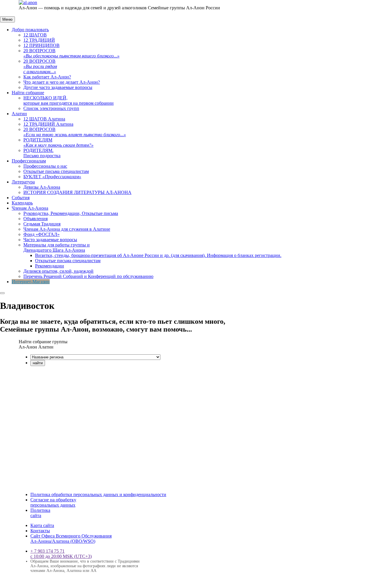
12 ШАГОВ (35, 34)
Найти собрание (28, 92)
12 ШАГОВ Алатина (44, 118)
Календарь (22, 202)
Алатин (19, 113)
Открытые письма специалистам (56, 171)
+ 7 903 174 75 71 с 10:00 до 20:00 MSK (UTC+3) (61, 554)
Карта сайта (42, 525)
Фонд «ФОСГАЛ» (41, 234)
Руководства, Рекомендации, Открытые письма (70, 213)
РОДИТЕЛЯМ (58, 142)
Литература (23, 181)
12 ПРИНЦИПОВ (41, 45)
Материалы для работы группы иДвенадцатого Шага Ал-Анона (56, 247)
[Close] (2, 293)
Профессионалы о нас (45, 166)
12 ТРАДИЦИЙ (39, 40)
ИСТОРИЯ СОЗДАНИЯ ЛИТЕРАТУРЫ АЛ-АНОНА (77, 192)
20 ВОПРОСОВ (71, 53)
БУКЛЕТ (52, 176)
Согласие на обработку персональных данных (53, 502)
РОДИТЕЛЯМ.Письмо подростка (41, 153)
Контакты (40, 530)
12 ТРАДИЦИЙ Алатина (48, 124)
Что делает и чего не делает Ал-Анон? (61, 82)
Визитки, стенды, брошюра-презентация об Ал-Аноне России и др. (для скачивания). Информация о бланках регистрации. (158, 255)
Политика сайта (40, 513)
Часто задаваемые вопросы (50, 239)
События (21, 197)
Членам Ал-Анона (30, 208)
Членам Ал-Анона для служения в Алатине (66, 229)
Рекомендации (49, 265)
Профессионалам (29, 160)
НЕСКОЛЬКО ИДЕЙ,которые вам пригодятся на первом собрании (68, 100)
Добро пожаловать (30, 29)
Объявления (35, 218)
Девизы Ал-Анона (41, 187)
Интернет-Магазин (31, 281)
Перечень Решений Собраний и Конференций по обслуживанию (88, 276)
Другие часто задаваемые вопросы (57, 87)
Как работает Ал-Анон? (47, 76)
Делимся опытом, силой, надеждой (58, 271)
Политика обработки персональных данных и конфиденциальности (98, 494)
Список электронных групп (51, 108)
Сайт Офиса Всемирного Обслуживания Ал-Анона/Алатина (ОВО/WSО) (71, 538)
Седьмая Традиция (41, 223)
